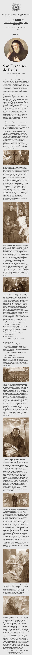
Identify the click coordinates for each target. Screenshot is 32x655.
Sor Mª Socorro (8, 22)
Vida (13, 20)
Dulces (23, 20)
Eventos (15, 22)
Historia (8, 20)
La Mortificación (21, 27)
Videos (25, 22)
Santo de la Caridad (16, 29)
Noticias (20, 22)
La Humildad (13, 27)
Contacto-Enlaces (16, 24)
